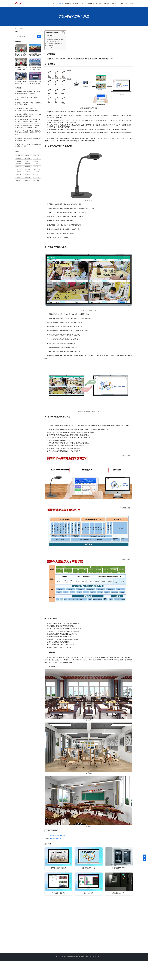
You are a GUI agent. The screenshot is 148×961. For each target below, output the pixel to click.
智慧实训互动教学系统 (88, 868)
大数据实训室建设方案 (20, 161)
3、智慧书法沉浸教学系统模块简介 (54, 39)
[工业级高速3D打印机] (119, 858)
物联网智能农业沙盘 (20, 172)
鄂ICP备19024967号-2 (79, 957)
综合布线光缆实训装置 (20, 177)
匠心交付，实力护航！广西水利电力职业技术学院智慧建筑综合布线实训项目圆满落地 (21, 55)
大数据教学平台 (37, 161)
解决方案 (68, 3)
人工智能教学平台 (37, 158)
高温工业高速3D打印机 (119, 893)
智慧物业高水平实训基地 (20, 166)
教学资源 (91, 3)
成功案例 (75, 3)
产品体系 (60, 3)
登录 (127, 3)
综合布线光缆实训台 (37, 174)
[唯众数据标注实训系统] (58, 884)
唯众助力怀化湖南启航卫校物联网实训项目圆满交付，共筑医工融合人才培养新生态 (21, 68)
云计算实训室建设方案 (28, 155)
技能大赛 (83, 3)
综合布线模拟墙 (19, 180)
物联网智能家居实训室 (28, 172)
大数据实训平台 (28, 161)
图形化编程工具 (88, 893)
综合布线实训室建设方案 (37, 177)
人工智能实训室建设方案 (28, 158)
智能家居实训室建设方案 (37, 166)
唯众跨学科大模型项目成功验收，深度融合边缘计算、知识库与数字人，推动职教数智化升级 (21, 82)
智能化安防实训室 (28, 166)
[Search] (39, 36)
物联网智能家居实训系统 (37, 172)
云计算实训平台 (37, 155)
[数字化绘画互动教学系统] (58, 858)
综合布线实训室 (28, 177)
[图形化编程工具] (88, 884)
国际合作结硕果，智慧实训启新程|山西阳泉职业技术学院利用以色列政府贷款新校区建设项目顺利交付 (35, 82)
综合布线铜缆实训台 (28, 180)
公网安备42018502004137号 (92, 957)
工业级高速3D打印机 (118, 868)
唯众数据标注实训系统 (58, 893)
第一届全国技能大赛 (28, 174)
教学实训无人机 (37, 163)
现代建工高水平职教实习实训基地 (20, 174)
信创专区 (106, 3)
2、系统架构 (48, 37)
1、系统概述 (48, 35)
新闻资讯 (99, 3)
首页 (54, 3)
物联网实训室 (37, 169)
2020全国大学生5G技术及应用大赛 (20, 155)
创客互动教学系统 (55, 838)
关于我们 (114, 3)
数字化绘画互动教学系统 (57, 835)
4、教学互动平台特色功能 (52, 41)
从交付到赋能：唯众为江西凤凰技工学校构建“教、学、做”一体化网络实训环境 (35, 68)
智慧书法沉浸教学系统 (52, 830)
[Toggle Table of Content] (62, 32)
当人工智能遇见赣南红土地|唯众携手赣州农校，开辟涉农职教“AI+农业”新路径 (35, 55)
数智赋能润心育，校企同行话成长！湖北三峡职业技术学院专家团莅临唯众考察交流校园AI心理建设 (28, 132)
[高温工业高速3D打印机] (119, 884)
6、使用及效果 (49, 45)
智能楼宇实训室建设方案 (20, 169)
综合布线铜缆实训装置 (37, 180)
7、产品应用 (48, 47)
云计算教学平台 (19, 158)
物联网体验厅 (28, 169)
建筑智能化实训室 (28, 163)
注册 (131, 3)
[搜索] (122, 3)
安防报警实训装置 (20, 163)
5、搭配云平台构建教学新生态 (53, 43)
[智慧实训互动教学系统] (88, 858)
